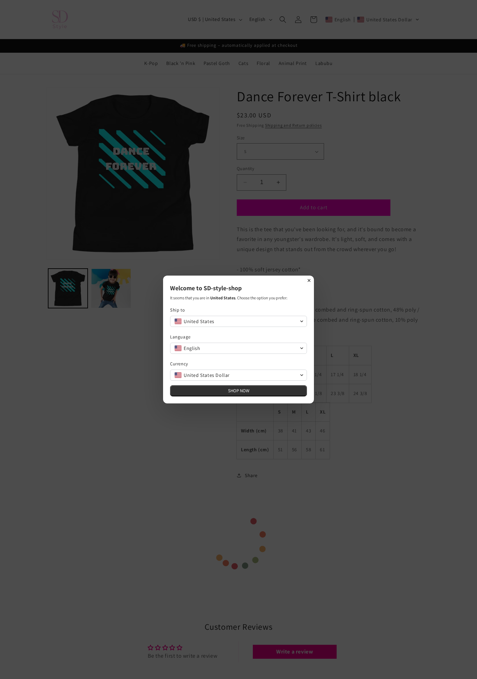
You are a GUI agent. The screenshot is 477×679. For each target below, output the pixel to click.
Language (180, 337)
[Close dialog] (309, 280)
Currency (179, 364)
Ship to (177, 310)
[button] (238, 321)
